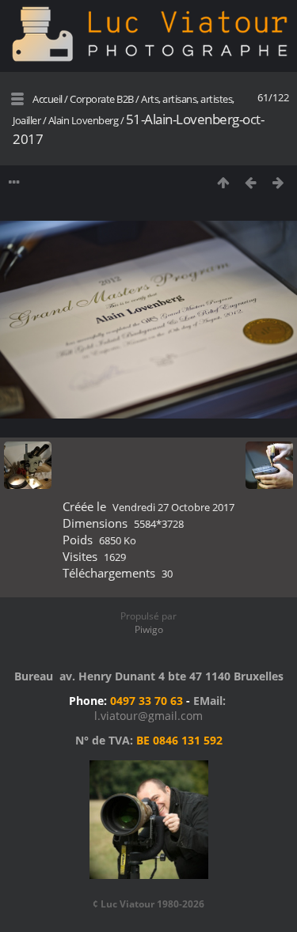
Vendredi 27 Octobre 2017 (173, 507)
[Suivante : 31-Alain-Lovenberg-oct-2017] (278, 182)
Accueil (47, 99)
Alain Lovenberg (83, 120)
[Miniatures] (223, 182)
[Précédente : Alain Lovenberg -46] (251, 182)
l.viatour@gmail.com (148, 715)
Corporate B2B (102, 99)
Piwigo (149, 629)
